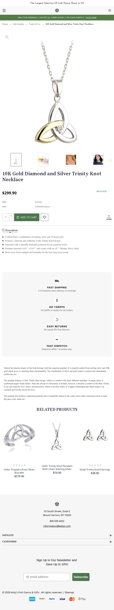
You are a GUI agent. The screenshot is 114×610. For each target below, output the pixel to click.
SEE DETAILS (80, 17)
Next (110, 160)
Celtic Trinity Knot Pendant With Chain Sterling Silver (57, 467)
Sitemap (69, 592)
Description (11, 230)
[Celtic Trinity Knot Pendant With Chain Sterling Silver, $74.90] (57, 441)
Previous (3, 160)
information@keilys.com (57, 526)
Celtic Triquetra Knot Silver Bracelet (19, 471)
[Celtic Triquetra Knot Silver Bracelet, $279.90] (19, 441)
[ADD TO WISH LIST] (44, 217)
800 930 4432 (57, 521)
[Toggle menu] (4, 10)
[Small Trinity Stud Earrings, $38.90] (94, 441)
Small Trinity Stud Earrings (95, 469)
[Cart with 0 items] (110, 10)
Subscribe (81, 577)
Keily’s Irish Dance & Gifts (25, 592)
